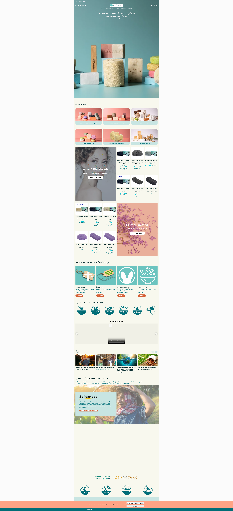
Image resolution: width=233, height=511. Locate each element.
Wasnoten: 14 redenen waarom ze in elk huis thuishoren (147, 368)
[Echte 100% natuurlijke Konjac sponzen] (88, 116)
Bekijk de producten (95, 177)
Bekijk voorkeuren (135, 506)
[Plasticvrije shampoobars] (88, 137)
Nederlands (78, 1)
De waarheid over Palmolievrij (105, 367)
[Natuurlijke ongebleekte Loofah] (116, 137)
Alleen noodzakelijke (139, 503)
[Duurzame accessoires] (144, 137)
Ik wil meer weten (122, 504)
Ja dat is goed (130, 503)
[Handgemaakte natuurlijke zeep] (116, 116)
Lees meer (79, 295)
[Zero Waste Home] (144, 116)
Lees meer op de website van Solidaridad (88, 410)
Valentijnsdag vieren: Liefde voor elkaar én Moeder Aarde (85, 368)
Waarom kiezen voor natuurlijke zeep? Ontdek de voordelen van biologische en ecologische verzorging (126, 370)
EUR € (86, 1)
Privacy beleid (89, 509)
